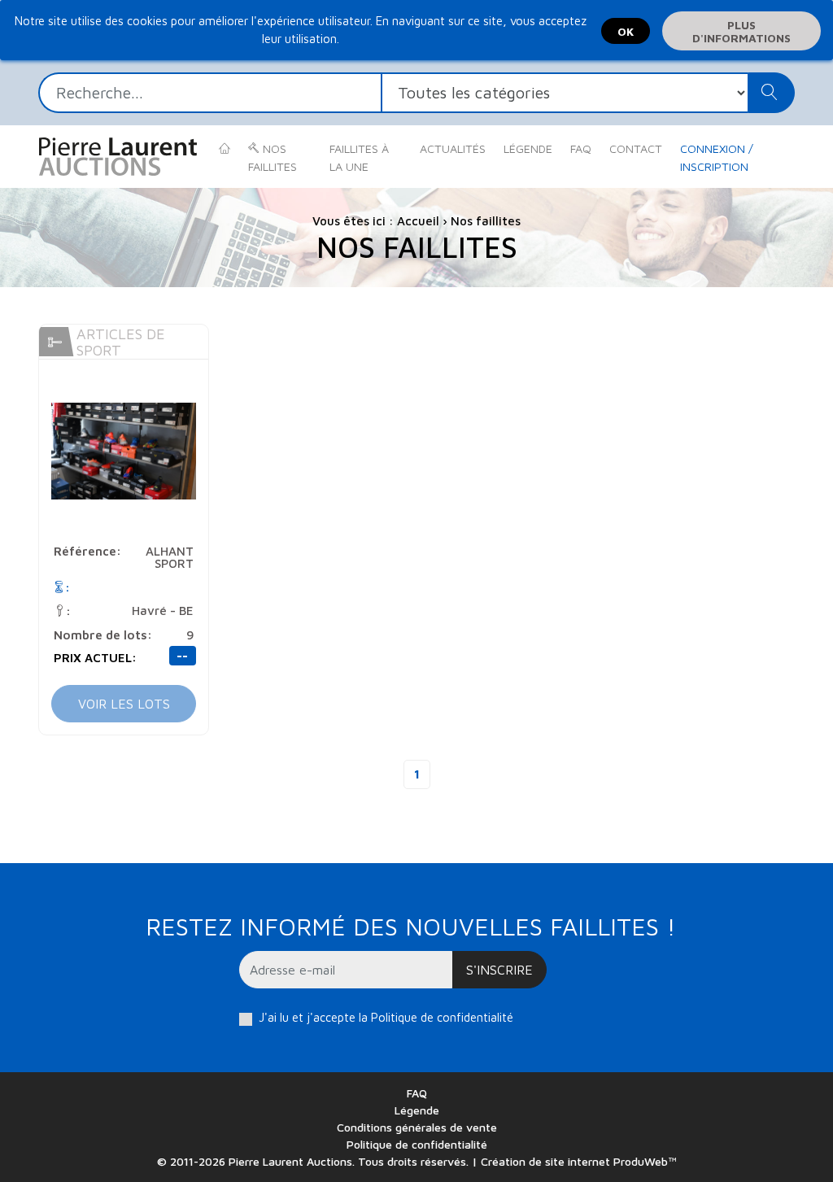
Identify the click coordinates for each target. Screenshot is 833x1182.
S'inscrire (499, 969)
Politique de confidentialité (442, 1017)
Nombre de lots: (103, 635)
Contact (635, 148)
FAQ (580, 148)
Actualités (453, 148)
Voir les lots (124, 703)
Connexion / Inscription (716, 157)
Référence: (87, 551)
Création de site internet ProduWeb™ (579, 1161)
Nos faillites (272, 157)
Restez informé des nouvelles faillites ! (410, 926)
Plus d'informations (741, 31)
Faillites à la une (359, 157)
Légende (528, 148)
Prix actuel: (95, 658)
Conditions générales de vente (417, 1127)
